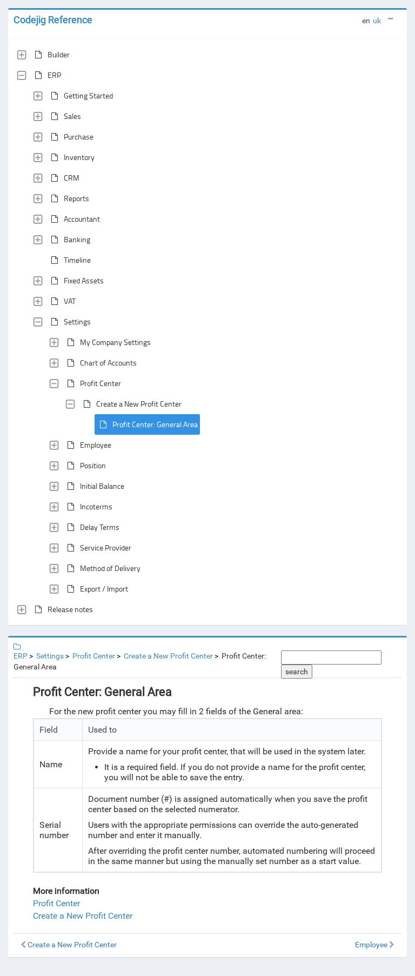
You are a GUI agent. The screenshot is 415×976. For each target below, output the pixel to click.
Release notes (70, 609)
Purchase (78, 136)
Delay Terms (99, 527)
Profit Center (100, 383)
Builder (59, 54)
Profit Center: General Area (155, 424)
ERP (54, 75)
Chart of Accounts (108, 362)
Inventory (79, 157)
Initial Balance (102, 486)
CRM (71, 177)
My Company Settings (115, 342)
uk (377, 20)
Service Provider (105, 547)
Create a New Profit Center (139, 404)
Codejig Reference (53, 19)
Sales (72, 116)
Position (93, 465)
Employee (95, 445)
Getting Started (88, 95)
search (296, 671)
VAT (70, 301)
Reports (76, 198)
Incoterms (96, 506)
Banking (77, 239)
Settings (77, 321)
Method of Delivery (110, 568)
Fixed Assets (84, 280)
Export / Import (104, 588)
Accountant (82, 219)
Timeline (77, 260)
